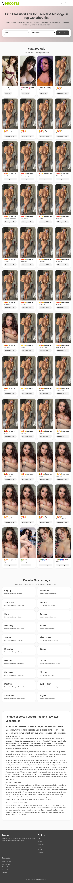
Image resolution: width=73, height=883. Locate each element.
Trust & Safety (6, 861)
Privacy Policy (6, 867)
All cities (68, 3)
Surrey (40, 847)
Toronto (40, 841)
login (61, 3)
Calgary (40, 838)
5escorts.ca (59, 760)
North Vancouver (43, 850)
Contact (4, 872)
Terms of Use (6, 864)
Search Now (63, 33)
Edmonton (41, 844)
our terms (11, 756)
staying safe (62, 754)
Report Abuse (6, 870)
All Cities (40, 852)
